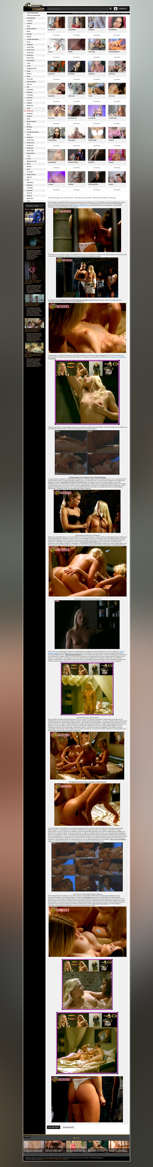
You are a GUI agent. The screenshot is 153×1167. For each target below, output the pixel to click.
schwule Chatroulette (32, 12)
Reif (28, 87)
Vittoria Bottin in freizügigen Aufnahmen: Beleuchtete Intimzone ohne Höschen (34, 224)
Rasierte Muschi (31, 81)
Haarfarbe (96, 13)
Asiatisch (29, 23)
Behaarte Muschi (31, 28)
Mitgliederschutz (59, 1159)
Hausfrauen (30, 55)
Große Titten (30, 47)
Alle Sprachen (75, 13)
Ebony (28, 42)
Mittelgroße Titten (32, 68)
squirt (28, 108)
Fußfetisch (30, 44)
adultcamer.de (34, 5)
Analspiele (30, 20)
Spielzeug (29, 97)
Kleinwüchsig (30, 60)
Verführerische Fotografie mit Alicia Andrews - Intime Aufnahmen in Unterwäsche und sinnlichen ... (33, 330)
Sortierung (117, 13)
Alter (86, 13)
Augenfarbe (91, 13)
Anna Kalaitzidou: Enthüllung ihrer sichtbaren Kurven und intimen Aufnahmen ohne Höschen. (33, 304)
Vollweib (29, 103)
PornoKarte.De (31, 18)
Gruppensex (30, 52)
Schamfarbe (103, 13)
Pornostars (30, 79)
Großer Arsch (30, 50)
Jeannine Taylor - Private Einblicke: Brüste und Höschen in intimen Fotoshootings (33, 282)
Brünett (29, 36)
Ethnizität (82, 13)
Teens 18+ (29, 100)
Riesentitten (30, 89)
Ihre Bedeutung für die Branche (118, 357)
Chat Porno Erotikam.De (33, 15)
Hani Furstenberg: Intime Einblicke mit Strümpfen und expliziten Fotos (34, 247)
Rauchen (29, 84)
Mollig (28, 71)
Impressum (52, 1159)
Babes (28, 26)
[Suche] (110, 9)
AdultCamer (30, 111)
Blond (28, 31)
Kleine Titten (30, 58)
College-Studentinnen (33, 39)
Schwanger (30, 95)
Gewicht (112, 13)
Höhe (108, 13)
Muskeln (29, 73)
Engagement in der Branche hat (81, 205)
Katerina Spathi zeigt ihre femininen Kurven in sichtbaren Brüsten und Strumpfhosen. (33, 355)
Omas (28, 76)
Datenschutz (46, 1159)
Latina (28, 63)
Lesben (29, 65)
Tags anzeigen (124, 13)
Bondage (29, 34)
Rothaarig (29, 92)
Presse (67, 1159)
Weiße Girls (30, 105)
